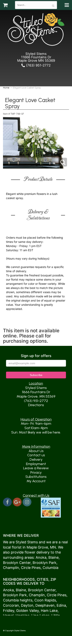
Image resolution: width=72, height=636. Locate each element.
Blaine (53, 557)
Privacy (36, 472)
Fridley (8, 610)
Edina (61, 605)
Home (6, 87)
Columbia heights (17, 600)
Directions (36, 405)
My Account (36, 481)
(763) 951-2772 (38, 65)
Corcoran (11, 605)
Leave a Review (36, 468)
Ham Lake (49, 610)
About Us (36, 451)
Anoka (41, 557)
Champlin (11, 568)
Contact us (36, 455)
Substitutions (36, 476)
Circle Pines (31, 568)
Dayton (27, 605)
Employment (36, 464)
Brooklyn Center (17, 563)
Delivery (36, 459)
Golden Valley (27, 610)
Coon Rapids (45, 600)
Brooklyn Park (44, 563)
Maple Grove (37, 547)
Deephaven (45, 605)
